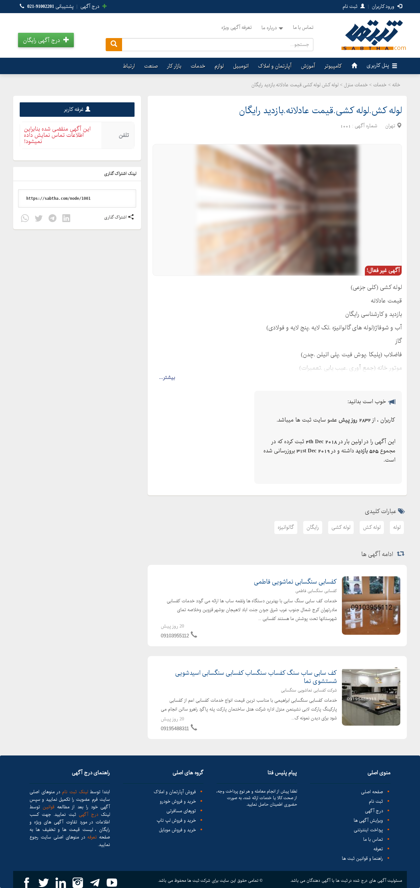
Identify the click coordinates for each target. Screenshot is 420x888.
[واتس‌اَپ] (25, 219)
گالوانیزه (286, 527)
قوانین (48, 807)
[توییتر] (39, 219)
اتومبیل (241, 66)
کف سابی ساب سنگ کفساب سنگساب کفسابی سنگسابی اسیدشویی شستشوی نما (256, 677)
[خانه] (353, 66)
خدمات (198, 66)
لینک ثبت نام (74, 791)
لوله (397, 527)
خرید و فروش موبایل (177, 830)
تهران (390, 126)
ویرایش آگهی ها (368, 820)
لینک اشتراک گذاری (120, 174)
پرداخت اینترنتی (368, 830)
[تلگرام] (52, 219)
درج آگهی (90, 6)
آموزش (308, 66)
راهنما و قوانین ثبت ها (362, 858)
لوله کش (372, 527)
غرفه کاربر (74, 109)
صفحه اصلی (372, 792)
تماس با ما (303, 27)
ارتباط (129, 66)
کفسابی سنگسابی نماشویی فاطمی (295, 582)
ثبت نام (351, 6)
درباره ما (269, 28)
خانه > (394, 85)
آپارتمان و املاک (275, 66)
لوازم (219, 66)
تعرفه (378, 849)
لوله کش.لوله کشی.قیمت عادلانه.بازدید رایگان (320, 111)
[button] (46, 40)
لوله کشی (340, 527)
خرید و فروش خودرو (178, 801)
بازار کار (174, 66)
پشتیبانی (50, 6)
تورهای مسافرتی (181, 811)
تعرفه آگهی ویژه (236, 27)
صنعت (151, 66)
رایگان (312, 527)
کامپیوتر (333, 66)
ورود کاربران (384, 6)
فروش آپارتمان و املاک (175, 792)
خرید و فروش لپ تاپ (176, 820)
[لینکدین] (66, 219)
